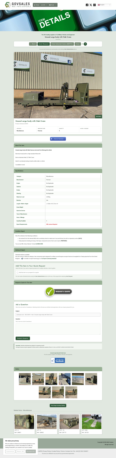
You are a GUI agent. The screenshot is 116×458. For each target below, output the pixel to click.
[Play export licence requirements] (22, 258)
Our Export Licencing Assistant (48, 258)
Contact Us (68, 451)
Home (37, 5)
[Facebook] (87, 5)
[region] (20, 446)
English (102, 5)
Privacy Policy (47, 451)
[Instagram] (94, 5)
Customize (10, 451)
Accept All (31, 451)
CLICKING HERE (39, 244)
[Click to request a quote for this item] (58, 292)
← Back (33, 44)
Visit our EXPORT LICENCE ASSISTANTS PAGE (63, 347)
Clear (78, 44)
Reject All (20, 451)
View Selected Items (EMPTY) (62, 44)
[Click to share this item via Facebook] (58, 139)
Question (24, 320)
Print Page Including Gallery (58, 405)
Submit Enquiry (22, 338)
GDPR (40, 451)
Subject (17, 311)
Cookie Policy (56, 451)
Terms (63, 451)
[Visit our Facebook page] (58, 360)
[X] (90, 5)
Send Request (43, 44)
